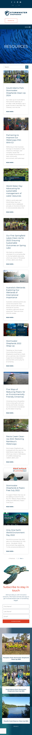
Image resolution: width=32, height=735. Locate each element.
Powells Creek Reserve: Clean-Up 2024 (16, 721)
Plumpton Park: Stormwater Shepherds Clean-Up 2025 (16, 658)
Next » (22, 558)
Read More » (10, 111)
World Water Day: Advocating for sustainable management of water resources (14, 191)
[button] (27, 26)
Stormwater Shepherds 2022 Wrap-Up (13, 343)
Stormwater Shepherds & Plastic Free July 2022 (15, 488)
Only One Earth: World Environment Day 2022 (15, 532)
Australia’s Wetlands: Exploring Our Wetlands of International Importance (15, 292)
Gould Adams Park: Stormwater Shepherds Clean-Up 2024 (16, 690)
